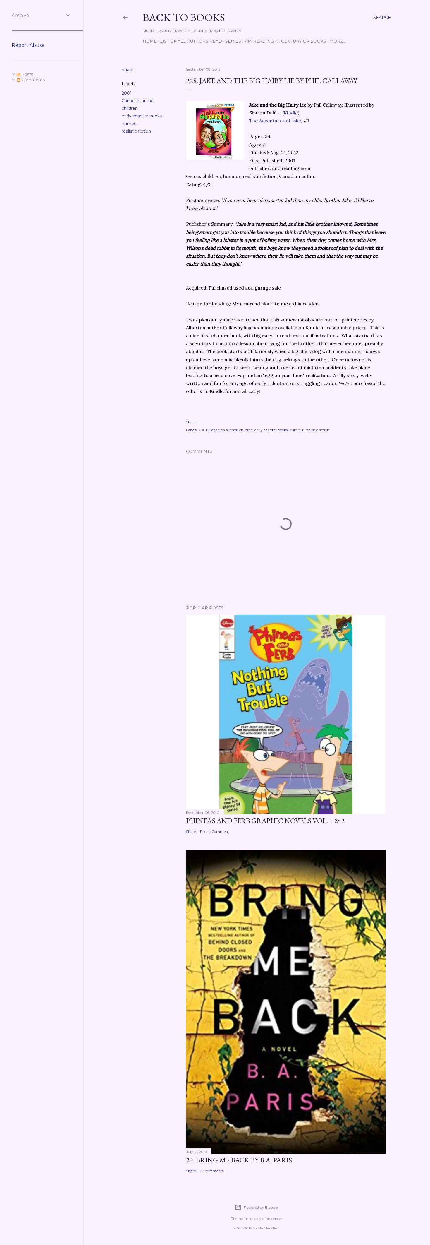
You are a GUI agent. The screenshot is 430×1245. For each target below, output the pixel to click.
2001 (127, 93)
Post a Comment (214, 831)
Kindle (291, 113)
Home (150, 41)
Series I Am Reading (249, 41)
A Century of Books (301, 41)
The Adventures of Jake (275, 121)
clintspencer (272, 1218)
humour (130, 123)
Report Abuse (28, 45)
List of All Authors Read (191, 41)
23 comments (211, 1171)
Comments (32, 79)
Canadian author (138, 100)
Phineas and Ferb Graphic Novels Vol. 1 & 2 (265, 820)
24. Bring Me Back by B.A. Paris (239, 1159)
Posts (26, 74)
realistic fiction (136, 131)
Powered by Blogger (261, 1207)
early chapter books (142, 116)
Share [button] (127, 69)
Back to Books (184, 17)
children (130, 108)
